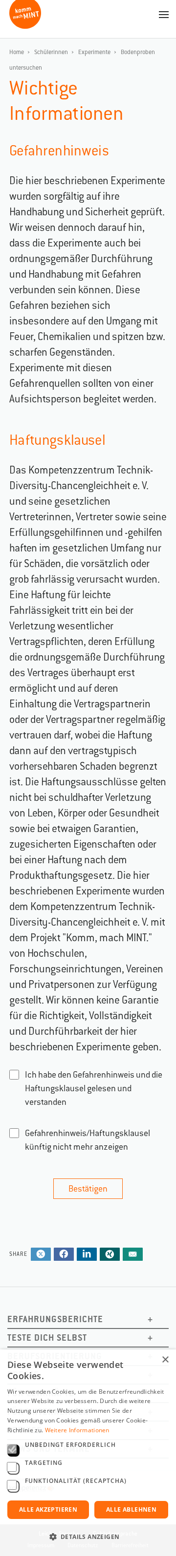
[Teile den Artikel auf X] (41, 1255)
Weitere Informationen (77, 1430)
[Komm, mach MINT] (25, 25)
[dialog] (88, 1452)
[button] (88, 1537)
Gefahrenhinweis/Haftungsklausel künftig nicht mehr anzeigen (87, 1140)
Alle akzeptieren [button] (48, 1509)
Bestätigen (88, 1188)
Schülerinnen (51, 52)
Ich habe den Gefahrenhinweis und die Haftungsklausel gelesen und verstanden (93, 1088)
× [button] (165, 1360)
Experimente (94, 52)
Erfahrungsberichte (55, 1319)
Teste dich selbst (47, 1337)
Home (16, 52)
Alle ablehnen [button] (131, 1509)
